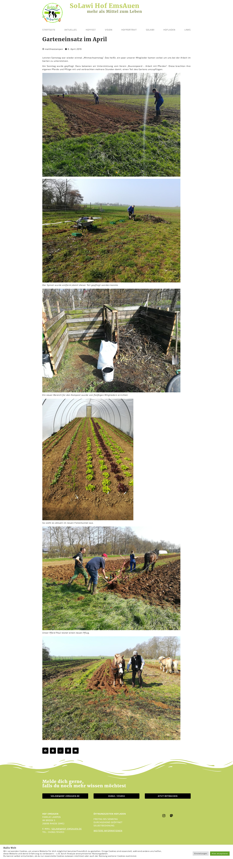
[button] (45, 751)
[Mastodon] (171, 815)
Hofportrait (129, 29)
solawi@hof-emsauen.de (67, 828)
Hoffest (91, 29)
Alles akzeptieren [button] (220, 853)
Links (187, 29)
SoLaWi (150, 29)
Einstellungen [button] (200, 853)
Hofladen (169, 29)
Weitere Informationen (108, 830)
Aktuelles (70, 29)
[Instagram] (164, 815)
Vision (108, 29)
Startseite (48, 29)
